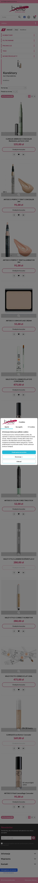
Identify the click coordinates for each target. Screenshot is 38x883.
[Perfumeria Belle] (18, 9)
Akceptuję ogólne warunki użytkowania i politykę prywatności (17, 844)
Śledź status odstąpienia (8, 872)
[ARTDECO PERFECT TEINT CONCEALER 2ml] (18, 179)
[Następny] (34, 96)
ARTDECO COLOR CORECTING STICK (18, 500)
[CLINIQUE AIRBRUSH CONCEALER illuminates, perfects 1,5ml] (18, 118)
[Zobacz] (14, 154)
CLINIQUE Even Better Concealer (18, 735)
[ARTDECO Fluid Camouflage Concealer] (18, 772)
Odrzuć (19, 461)
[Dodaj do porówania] (23, 154)
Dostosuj (18, 457)
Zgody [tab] (7, 427)
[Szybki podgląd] (18, 134)
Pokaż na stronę (6, 91)
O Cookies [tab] (31, 427)
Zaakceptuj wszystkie (19, 452)
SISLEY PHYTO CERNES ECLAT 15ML (18, 676)
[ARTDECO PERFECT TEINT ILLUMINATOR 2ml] (18, 239)
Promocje (7, 46)
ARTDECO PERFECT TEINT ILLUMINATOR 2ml (19, 261)
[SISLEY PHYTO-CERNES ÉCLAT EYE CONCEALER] (18, 358)
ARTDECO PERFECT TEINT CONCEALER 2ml (19, 200)
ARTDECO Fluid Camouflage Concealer (18, 793)
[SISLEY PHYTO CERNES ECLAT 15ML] (18, 655)
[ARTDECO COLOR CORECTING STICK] (18, 479)
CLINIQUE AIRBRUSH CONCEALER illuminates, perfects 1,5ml (19, 140)
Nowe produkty (10, 56)
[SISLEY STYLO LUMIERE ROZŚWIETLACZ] (18, 538)
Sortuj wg (4, 88)
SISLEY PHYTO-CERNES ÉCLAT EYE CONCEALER (19, 380)
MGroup (34, 880)
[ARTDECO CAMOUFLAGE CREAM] (18, 300)
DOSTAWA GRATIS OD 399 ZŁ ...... (10, 1)
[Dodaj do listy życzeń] (19, 154)
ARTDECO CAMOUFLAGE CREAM (19, 321)
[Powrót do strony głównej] (3, 29)
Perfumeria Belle (7, 880)
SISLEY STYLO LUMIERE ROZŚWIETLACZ (18, 559)
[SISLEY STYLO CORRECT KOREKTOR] (18, 597)
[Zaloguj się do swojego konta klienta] (29, 17)
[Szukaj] (19, 17)
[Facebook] (25, 17)
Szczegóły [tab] (19, 427)
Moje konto (6, 859)
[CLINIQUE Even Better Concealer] (18, 714)
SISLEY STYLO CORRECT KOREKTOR (19, 618)
